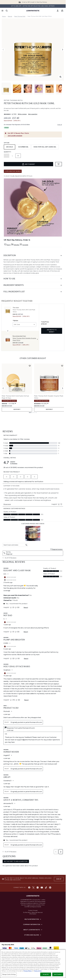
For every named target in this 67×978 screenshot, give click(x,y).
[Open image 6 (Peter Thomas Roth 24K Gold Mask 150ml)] (60, 89)
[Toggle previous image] (3, 49)
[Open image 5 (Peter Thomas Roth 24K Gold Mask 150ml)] (49, 89)
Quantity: (7, 152)
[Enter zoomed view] (60, 77)
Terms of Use (38, 971)
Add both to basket (52, 331)
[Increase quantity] (18, 156)
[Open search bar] (7, 10)
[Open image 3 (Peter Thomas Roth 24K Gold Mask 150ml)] (28, 89)
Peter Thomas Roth (19, 16)
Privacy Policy (27, 971)
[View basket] (62, 10)
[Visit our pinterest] (50, 887)
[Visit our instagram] (38, 887)
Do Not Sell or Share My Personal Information (32, 913)
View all (59, 124)
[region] (33, 964)
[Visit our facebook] (29, 887)
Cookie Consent (33, 910)
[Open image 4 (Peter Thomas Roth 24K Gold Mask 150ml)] (38, 89)
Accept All (45, 974)
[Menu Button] (2, 10)
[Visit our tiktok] (46, 887)
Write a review (22, 114)
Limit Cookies (57, 974)
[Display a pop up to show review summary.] (15, 403)
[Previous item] (3, 388)
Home (4, 16)
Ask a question (32, 114)
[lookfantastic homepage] (32, 10)
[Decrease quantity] (6, 156)
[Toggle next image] (62, 49)
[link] (58, 10)
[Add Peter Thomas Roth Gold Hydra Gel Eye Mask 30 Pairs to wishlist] (30, 366)
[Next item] (62, 388)
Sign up (58, 879)
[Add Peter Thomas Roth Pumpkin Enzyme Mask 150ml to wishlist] (62, 366)
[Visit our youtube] (42, 887)
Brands (10, 16)
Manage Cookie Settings (9, 974)
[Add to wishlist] (58, 164)
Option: (7, 143)
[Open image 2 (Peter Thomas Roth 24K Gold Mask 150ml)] (17, 89)
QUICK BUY (16, 409)
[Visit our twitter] (33, 887)
